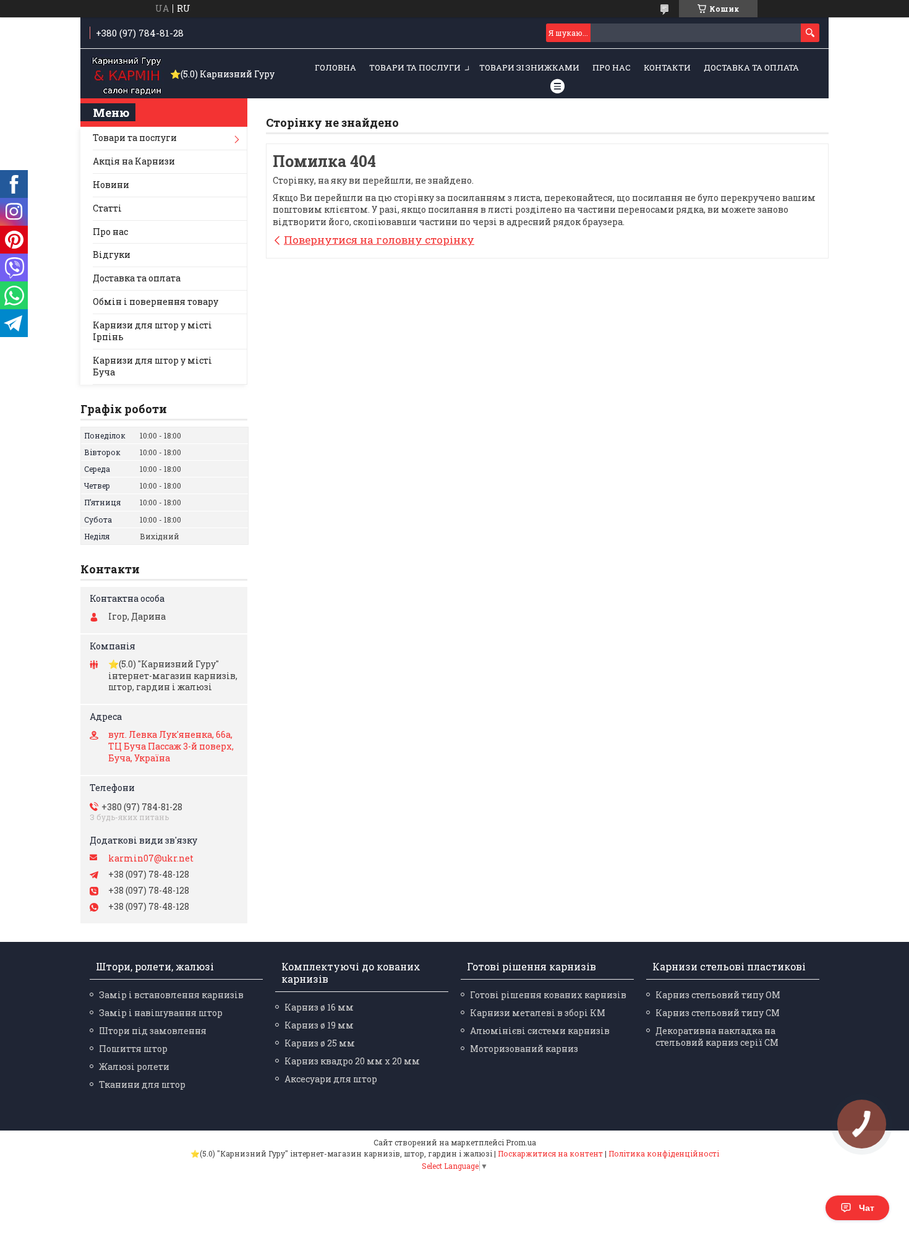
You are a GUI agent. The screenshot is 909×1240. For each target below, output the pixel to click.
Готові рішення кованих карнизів (548, 995)
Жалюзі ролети (134, 1066)
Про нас (611, 67)
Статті (107, 208)
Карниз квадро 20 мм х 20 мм (352, 1061)
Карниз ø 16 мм (319, 1007)
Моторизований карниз (524, 1048)
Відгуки (111, 254)
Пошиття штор (133, 1048)
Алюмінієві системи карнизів (540, 1031)
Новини (111, 184)
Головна (335, 67)
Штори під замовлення (153, 1031)
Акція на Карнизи (134, 161)
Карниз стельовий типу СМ (717, 1013)
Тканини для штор (142, 1084)
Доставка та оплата (751, 67)
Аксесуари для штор (330, 1079)
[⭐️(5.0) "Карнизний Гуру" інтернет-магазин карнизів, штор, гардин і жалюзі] (127, 74)
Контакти (667, 67)
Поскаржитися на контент (550, 1153)
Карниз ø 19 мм (319, 1025)
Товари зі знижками (529, 67)
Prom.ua (521, 1142)
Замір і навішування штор (161, 1013)
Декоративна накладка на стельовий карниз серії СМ (717, 1036)
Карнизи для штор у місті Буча (152, 366)
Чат (866, 1208)
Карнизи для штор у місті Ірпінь (152, 331)
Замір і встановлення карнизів (171, 995)
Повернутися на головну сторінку (379, 240)
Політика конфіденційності (663, 1153)
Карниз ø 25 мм (319, 1043)
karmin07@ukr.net (151, 858)
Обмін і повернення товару (155, 301)
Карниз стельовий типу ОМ (717, 995)
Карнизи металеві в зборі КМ (537, 1013)
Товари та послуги (415, 67)
